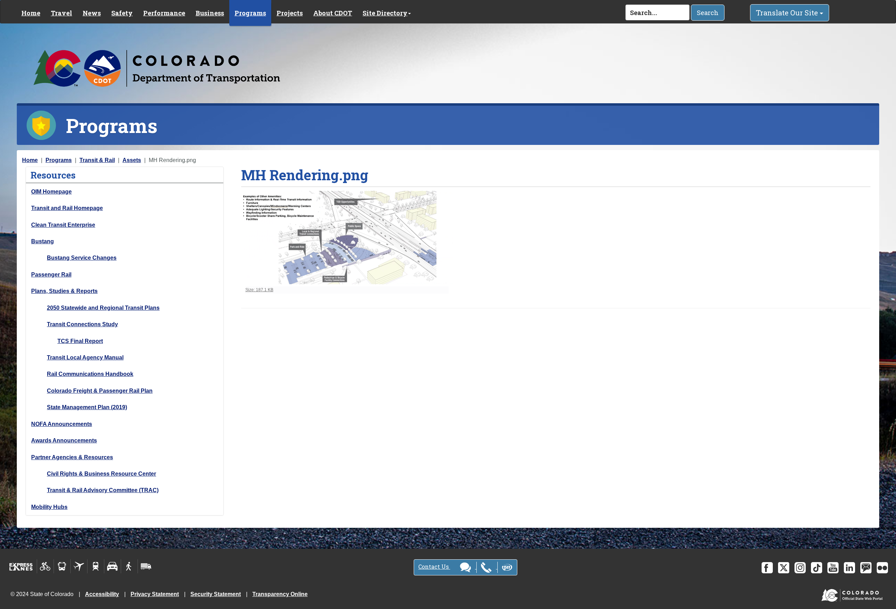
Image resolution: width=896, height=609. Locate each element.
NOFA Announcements (61, 424)
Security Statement (215, 594)
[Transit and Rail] (62, 566)
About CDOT (332, 13)
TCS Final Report (80, 341)
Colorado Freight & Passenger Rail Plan (100, 391)
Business (210, 13)
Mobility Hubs (49, 507)
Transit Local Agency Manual (85, 357)
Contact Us (434, 566)
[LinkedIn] (849, 567)
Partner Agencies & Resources (72, 457)
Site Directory (385, 13)
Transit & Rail (97, 160)
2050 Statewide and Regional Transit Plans (103, 308)
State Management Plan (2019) (87, 407)
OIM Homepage (51, 192)
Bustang (42, 241)
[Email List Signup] (866, 567)
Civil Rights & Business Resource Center (101, 474)
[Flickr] (882, 567)
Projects (289, 13)
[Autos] (112, 566)
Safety (122, 13)
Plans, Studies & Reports (64, 291)
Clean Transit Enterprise (63, 225)
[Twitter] (783, 567)
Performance (164, 13)
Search (708, 12)
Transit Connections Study (82, 324)
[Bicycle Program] (45, 566)
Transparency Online (280, 594)
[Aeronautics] (79, 566)
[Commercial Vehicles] (146, 566)
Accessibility (102, 594)
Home (30, 13)
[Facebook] (767, 567)
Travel (61, 13)
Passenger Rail (51, 275)
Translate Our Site (788, 12)
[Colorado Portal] (853, 594)
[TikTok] (816, 567)
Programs (250, 13)
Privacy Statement (155, 594)
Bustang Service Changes (82, 258)
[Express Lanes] (21, 566)
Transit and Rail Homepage (67, 208)
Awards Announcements (64, 440)
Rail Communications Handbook (90, 374)
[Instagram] (800, 567)
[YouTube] (833, 567)
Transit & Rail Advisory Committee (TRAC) (103, 490)
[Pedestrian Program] (129, 566)
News (92, 13)
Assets (131, 160)
